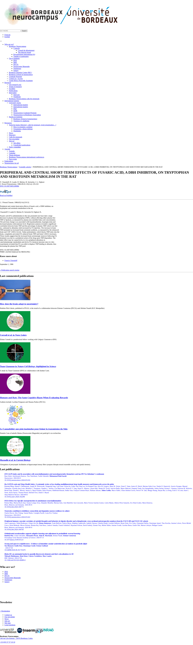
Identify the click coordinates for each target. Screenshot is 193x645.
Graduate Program (15, 77)
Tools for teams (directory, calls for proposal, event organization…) (32, 125)
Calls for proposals (15, 137)
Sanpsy (16, 70)
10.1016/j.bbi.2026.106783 (97, 525)
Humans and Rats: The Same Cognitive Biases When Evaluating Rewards (34, 397)
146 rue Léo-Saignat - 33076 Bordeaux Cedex (16, 638)
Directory (12, 135)
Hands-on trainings (15, 117)
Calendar (12, 153)
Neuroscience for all (11, 163)
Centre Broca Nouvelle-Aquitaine (21, 81)
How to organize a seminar (22, 127)
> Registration (5, 611)
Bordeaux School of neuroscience (21, 75)
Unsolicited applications (21, 145)
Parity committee (15, 147)
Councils (16, 48)
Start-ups (16, 95)
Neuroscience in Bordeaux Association (27, 115)
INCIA (15, 64)
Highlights (17, 131)
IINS (15, 60)
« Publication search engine (9, 270)
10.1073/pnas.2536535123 (42, 537)
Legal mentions (9, 625)
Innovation (13, 93)
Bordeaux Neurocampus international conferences (26, 157)
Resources (8, 123)
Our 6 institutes (14, 58)
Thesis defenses (14, 155)
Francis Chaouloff (10, 260)
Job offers (16, 143)
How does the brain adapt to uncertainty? (19, 304)
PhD (15, 109)
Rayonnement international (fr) (24, 54)
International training (11, 101)
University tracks (15, 103)
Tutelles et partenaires (21, 56)
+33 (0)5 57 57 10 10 (7, 642)
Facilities (12, 89)
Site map (7, 623)
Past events (13, 159)
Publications (13, 91)
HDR (15, 111)
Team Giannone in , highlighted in (28, 366)
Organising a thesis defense (23, 129)
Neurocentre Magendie (21, 66)
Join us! (11, 141)
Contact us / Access (16, 79)
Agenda (7, 149)
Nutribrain (17, 97)
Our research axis (15, 85)
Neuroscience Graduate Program (24, 113)
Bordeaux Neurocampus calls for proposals (24, 99)
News (11, 133)
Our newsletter (14, 139)
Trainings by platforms (21, 121)
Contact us (8, 615)
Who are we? (9, 44)
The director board (24, 52)
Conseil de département (26, 50)
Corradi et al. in (13, 335)
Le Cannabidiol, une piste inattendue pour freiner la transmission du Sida (33, 429)
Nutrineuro (17, 68)
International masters (20, 105)
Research (7, 83)
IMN (15, 62)
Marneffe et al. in (15, 460)
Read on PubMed (6, 195)
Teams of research (15, 87)
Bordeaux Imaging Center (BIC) (20, 72)
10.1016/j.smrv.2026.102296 (98, 490)
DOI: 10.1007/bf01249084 (9, 186)
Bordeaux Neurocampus (17, 46)
